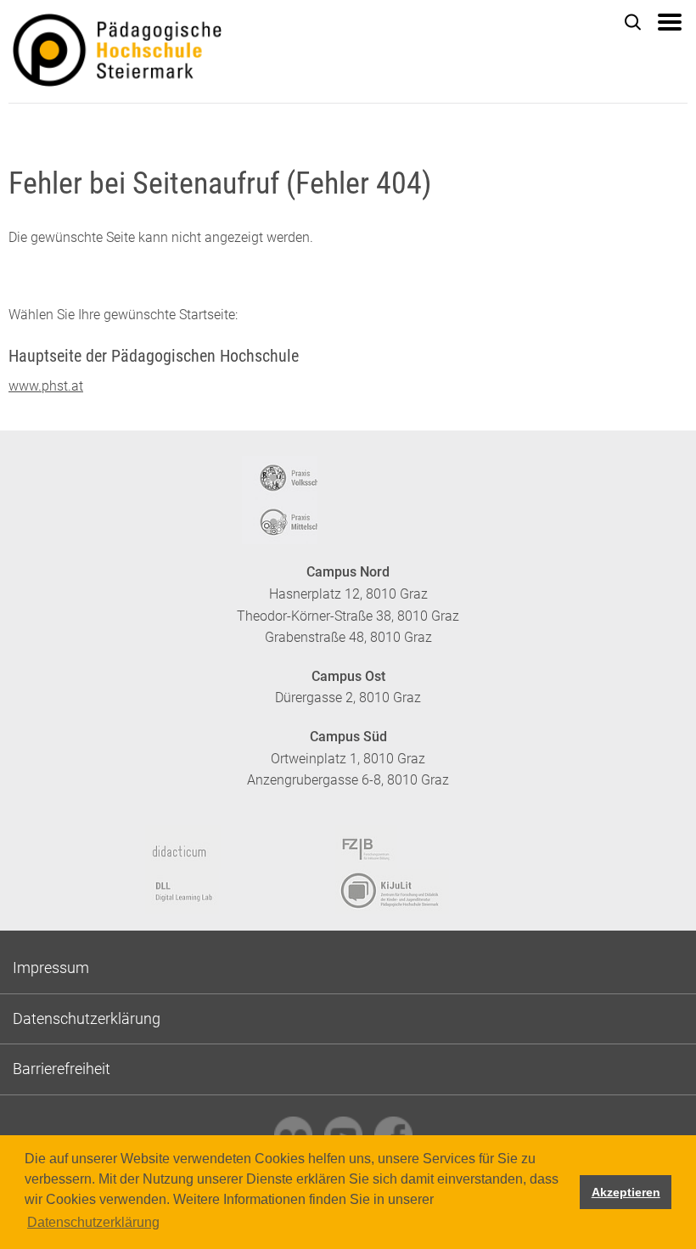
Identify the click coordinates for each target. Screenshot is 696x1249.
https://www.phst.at (187, 52)
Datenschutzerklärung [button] (93, 1222)
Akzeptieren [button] (626, 1192)
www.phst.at (45, 386)
